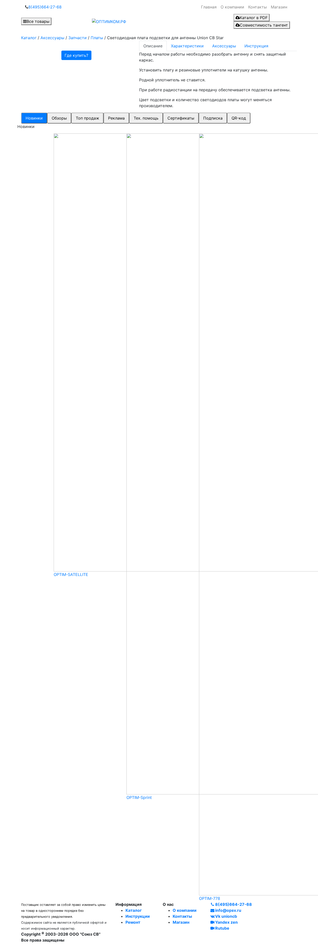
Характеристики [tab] (187, 45)
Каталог (133, 910)
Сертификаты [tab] (180, 118)
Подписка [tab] (213, 118)
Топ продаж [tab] (87, 118)
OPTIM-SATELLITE (71, 574)
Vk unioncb (226, 916)
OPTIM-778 (209, 898)
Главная (209, 6)
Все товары (38, 21)
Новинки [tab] (34, 118)
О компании (232, 6)
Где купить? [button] (76, 55)
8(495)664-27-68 (45, 6)
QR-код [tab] (239, 118)
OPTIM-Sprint (139, 797)
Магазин (279, 6)
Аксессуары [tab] (224, 45)
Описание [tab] (152, 45)
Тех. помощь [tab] (146, 118)
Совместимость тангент (264, 25)
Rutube (222, 928)
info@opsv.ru (228, 910)
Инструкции (137, 916)
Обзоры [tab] (59, 118)
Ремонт (132, 922)
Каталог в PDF (254, 17)
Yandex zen (226, 922)
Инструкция (256, 45)
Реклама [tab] (116, 118)
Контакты (257, 6)
